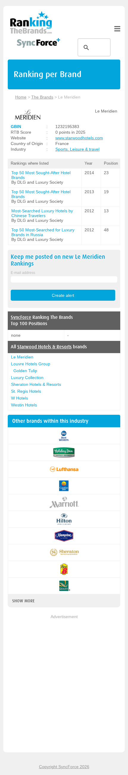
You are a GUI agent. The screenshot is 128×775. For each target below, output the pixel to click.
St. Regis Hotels (26, 391)
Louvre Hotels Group (30, 363)
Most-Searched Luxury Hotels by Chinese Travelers (42, 213)
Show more (23, 600)
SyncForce (21, 317)
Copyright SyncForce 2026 (64, 766)
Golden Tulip (25, 370)
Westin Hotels (24, 405)
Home (20, 97)
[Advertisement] (64, 684)
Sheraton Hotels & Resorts (36, 384)
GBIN (16, 126)
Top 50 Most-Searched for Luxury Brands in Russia (42, 232)
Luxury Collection (27, 377)
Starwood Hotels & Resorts (44, 347)
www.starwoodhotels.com (79, 137)
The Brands (42, 97)
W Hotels (19, 398)
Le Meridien (22, 357)
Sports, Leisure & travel (77, 149)
